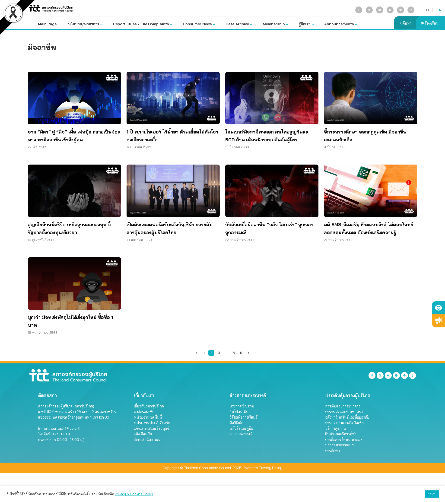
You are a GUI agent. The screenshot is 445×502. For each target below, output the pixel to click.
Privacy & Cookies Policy (134, 494)
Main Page (47, 24)
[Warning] (438, 320)
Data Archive (237, 24)
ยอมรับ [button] (432, 494)
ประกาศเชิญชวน (241, 406)
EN (439, 10)
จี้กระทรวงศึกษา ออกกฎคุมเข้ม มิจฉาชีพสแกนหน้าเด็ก (365, 136)
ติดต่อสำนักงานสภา (148, 439)
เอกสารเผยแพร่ (240, 434)
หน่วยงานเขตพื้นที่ (148, 417)
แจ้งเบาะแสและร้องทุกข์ (151, 428)
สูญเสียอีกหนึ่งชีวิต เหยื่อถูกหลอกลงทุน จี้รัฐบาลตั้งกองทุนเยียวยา (69, 228)
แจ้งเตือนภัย (143, 434)
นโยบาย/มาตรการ (83, 24)
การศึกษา (332, 450)
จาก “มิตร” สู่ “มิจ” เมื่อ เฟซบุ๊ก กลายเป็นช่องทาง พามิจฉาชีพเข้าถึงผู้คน (74, 136)
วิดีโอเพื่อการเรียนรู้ (243, 417)
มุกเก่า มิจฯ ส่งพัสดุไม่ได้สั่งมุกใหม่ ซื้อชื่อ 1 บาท (70, 321)
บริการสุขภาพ (335, 428)
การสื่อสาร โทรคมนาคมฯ (343, 439)
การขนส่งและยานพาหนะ (344, 411)
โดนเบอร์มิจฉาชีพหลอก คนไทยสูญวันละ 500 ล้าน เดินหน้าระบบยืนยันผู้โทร (266, 136)
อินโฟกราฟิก (238, 411)
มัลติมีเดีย (236, 422)
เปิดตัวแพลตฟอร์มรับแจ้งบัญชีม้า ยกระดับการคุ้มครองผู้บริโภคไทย (170, 228)
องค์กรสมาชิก (144, 411)
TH (426, 10)
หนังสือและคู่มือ (241, 428)
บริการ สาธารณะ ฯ (339, 445)
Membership (274, 24)
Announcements (339, 24)
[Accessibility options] (438, 307)
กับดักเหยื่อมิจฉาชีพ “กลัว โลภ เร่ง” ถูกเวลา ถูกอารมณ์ (269, 228)
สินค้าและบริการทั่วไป (341, 434)
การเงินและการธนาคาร (342, 406)
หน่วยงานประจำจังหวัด (152, 422)
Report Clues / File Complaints (141, 24)
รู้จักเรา (304, 24)
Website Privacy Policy (263, 467)
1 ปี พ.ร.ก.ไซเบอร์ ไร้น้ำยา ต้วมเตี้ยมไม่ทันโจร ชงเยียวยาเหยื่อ (172, 136)
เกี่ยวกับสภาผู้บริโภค (149, 406)
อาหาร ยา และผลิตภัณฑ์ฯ (344, 422)
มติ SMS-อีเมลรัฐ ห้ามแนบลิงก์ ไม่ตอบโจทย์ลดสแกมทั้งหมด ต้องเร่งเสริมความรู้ (368, 228)
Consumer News (197, 24)
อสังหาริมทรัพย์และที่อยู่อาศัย (347, 417)
